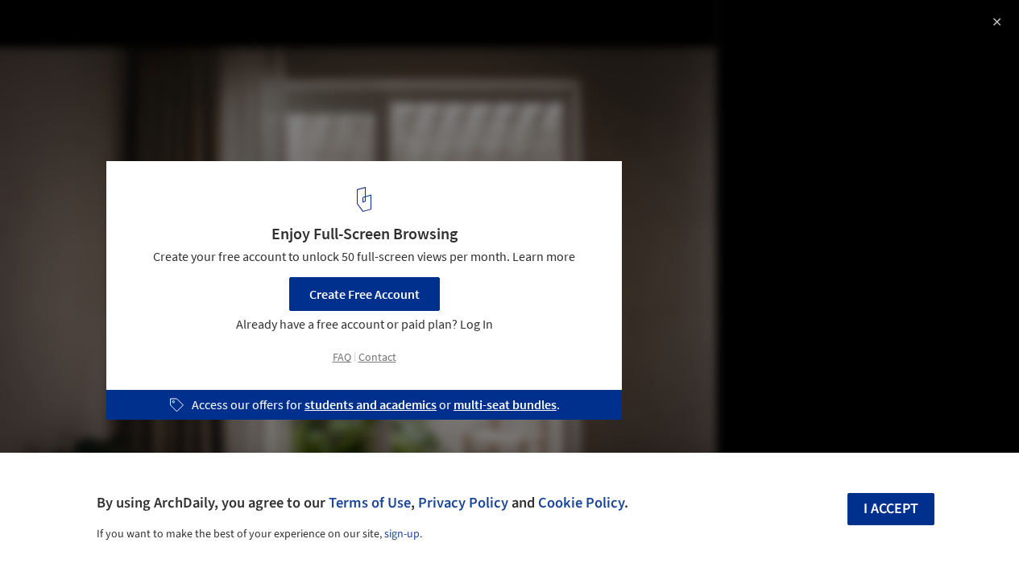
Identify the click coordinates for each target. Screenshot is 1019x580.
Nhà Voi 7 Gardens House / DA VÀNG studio (188, 29)
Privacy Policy (463, 502)
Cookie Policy (581, 502)
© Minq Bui (44, 56)
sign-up (402, 534)
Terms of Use (370, 502)
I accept (891, 509)
